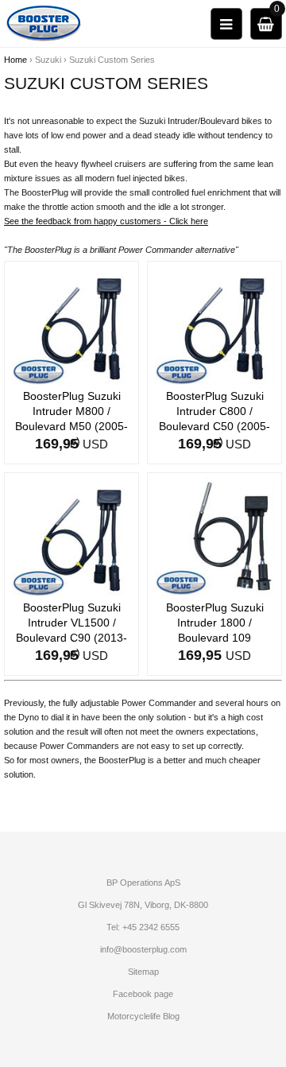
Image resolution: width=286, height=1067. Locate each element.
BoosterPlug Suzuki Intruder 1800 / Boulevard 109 (215, 622)
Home (15, 59)
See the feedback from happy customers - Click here (106, 221)
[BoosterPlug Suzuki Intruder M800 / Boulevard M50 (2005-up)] (71, 324)
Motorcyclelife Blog (143, 1016)
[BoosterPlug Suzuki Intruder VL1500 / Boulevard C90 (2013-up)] (71, 536)
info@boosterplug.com (143, 949)
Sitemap (143, 971)
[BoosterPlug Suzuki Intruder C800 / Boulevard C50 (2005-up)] (214, 324)
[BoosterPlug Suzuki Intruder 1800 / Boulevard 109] (214, 536)
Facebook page (143, 994)
